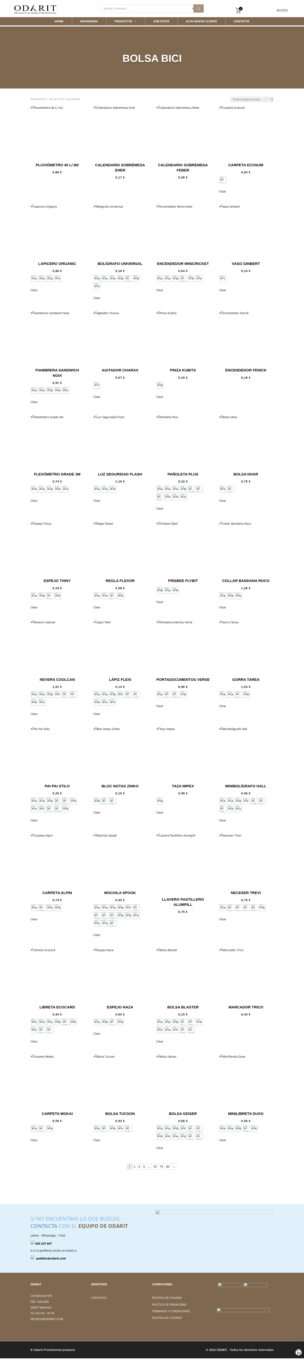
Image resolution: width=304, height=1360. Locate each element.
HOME (59, 21)
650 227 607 (43, 1243)
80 (167, 1166)
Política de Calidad (167, 1298)
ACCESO (282, 10)
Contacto (99, 1298)
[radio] (223, 180)
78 (155, 1166)
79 (161, 1166)
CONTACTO (241, 21)
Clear (222, 191)
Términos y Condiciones (171, 1311)
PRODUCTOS (123, 21)
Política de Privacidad (169, 1304)
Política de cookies (167, 1318)
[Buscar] (198, 8)
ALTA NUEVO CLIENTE (201, 21)
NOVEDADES (89, 21)
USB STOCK (161, 21)
